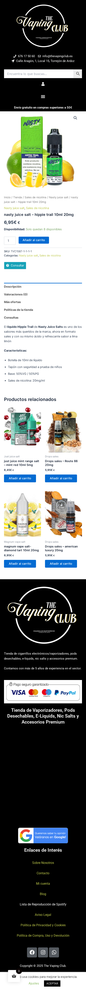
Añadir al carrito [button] (20, 478)
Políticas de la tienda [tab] (18, 310)
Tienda (17, 197)
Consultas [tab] (11, 317)
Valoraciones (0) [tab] (16, 294)
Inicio (7, 197)
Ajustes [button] (34, 983)
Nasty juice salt (58, 197)
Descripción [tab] (12, 286)
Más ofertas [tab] (12, 302)
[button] (43, 96)
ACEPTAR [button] (52, 983)
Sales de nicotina (35, 197)
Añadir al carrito (34, 240)
